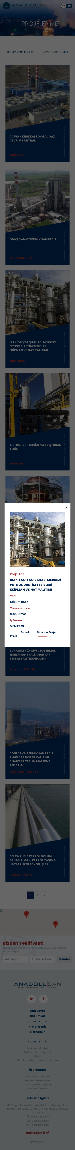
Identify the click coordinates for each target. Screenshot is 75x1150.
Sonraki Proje (46, 632)
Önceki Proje (20, 634)
